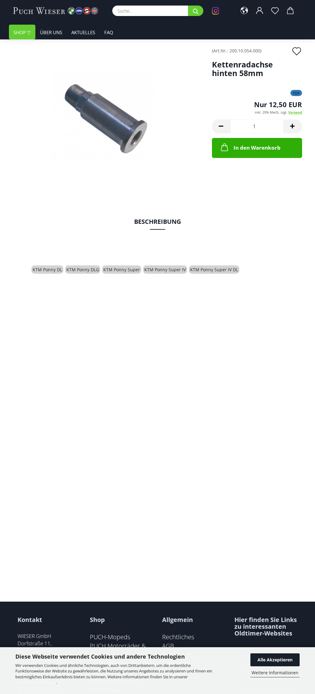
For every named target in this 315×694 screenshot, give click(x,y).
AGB (168, 645)
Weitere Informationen (275, 673)
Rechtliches (178, 636)
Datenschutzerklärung (35, 682)
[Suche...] (195, 11)
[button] (244, 11)
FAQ (108, 32)
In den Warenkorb (257, 147)
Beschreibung (157, 221)
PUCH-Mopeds (110, 636)
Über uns (51, 32)
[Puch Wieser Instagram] (220, 11)
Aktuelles (83, 32)
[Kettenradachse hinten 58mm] (108, 117)
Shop (20, 32)
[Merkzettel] (275, 11)
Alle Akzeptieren (275, 660)
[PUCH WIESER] (58, 11)
